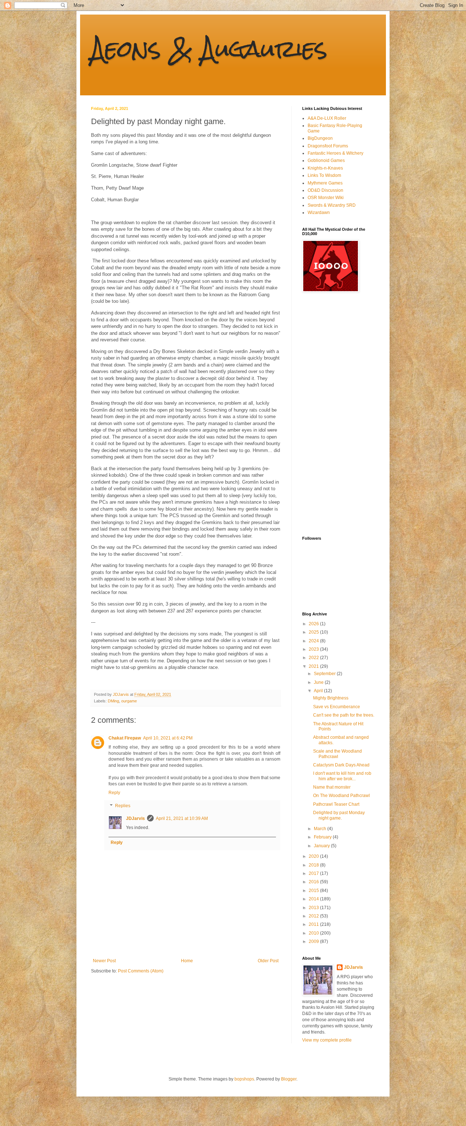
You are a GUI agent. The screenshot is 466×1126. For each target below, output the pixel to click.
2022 (314, 657)
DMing (113, 701)
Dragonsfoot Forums (328, 145)
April (319, 690)
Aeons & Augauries (209, 48)
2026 (314, 623)
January (322, 845)
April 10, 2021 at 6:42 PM (168, 738)
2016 (314, 881)
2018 (314, 865)
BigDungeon (320, 138)
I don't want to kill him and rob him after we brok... (342, 776)
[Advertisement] (331, 414)
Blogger (288, 1079)
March (320, 828)
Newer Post (104, 960)
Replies (122, 805)
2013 (314, 907)
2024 (314, 640)
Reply (114, 792)
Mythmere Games (325, 183)
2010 (314, 933)
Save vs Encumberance (336, 706)
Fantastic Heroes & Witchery (335, 153)
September (325, 673)
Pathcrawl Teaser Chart (336, 804)
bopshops (244, 1079)
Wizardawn (319, 212)
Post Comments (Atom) (140, 971)
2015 (314, 890)
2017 (314, 873)
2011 (314, 924)
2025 (314, 632)
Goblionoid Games (326, 160)
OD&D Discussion (325, 190)
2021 (314, 666)
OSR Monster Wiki (326, 197)
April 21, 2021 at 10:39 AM (182, 818)
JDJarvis (135, 818)
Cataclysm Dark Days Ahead (341, 765)
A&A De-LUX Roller (327, 118)
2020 (314, 856)
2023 (314, 649)
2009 (314, 941)
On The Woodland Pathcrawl (341, 795)
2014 (314, 898)
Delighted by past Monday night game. (339, 815)
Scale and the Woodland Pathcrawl (337, 754)
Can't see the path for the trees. (343, 715)
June (319, 682)
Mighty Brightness (330, 698)
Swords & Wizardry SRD (332, 205)
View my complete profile (327, 1040)
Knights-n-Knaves (325, 168)
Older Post (268, 960)
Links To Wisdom (324, 175)
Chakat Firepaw (124, 738)
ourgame (129, 701)
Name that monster (332, 787)
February (323, 837)
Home (187, 960)
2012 (314, 916)
